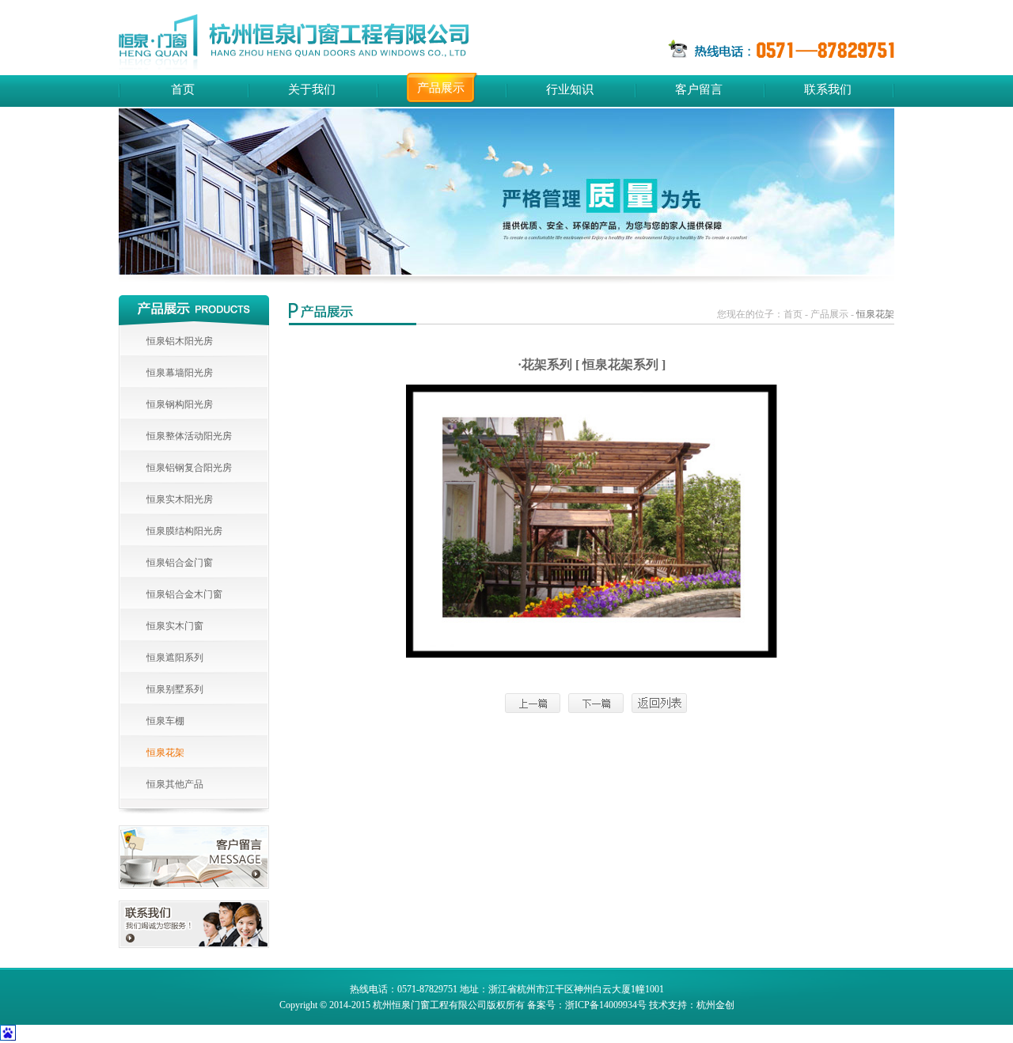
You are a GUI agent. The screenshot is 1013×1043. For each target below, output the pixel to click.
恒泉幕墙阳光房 (179, 372)
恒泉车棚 (165, 720)
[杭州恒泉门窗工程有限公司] (294, 42)
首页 (183, 89)
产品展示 (441, 88)
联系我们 (828, 89)
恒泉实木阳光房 (179, 499)
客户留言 (699, 89)
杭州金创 (715, 1005)
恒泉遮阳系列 (174, 657)
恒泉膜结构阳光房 (184, 531)
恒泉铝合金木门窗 (184, 594)
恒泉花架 (165, 752)
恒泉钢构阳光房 (179, 404)
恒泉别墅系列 (174, 689)
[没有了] (596, 703)
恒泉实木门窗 (174, 625)
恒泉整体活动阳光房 (189, 436)
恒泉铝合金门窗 (179, 562)
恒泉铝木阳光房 (179, 341)
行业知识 (570, 89)
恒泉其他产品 (174, 784)
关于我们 (312, 89)
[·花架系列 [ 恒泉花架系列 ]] (532, 703)
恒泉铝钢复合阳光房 (189, 467)
